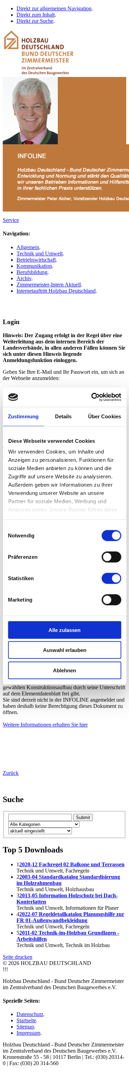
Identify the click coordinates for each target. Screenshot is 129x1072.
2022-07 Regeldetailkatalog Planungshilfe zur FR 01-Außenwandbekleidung (70, 917)
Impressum (28, 1033)
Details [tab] (63, 416)
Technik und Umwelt (40, 253)
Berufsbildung (32, 272)
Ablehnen (64, 670)
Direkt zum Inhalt (36, 15)
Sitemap (25, 1027)
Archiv (24, 278)
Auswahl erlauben (64, 650)
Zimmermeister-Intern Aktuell (49, 285)
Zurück (11, 773)
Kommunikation (34, 266)
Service (11, 220)
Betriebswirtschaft (36, 260)
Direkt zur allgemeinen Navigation (54, 8)
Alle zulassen (64, 630)
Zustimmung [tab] (23, 416)
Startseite (26, 1020)
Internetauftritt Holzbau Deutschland (56, 291)
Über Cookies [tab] (104, 416)
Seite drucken (17, 957)
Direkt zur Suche (35, 21)
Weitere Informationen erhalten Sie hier (45, 725)
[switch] (111, 556)
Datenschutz (30, 1014)
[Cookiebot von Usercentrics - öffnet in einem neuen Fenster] (92, 397)
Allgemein (28, 247)
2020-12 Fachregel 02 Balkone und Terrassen (72, 864)
